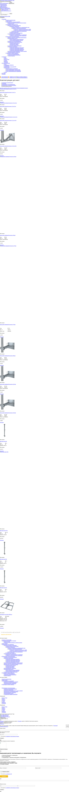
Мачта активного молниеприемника (16, 39)
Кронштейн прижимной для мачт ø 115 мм (8, 384)
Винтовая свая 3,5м (3, 530)
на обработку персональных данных (12, 736)
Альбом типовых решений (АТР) (10, 66)
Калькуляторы (6, 67)
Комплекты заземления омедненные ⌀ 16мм (22, 29)
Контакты (4, 74)
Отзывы (5, 60)
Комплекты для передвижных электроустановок (17, 22)
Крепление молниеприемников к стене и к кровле (17, 51)
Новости (5, 58)
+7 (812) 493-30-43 (3, 5)
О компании (4, 56)
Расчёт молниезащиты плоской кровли (13, 70)
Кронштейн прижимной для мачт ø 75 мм (7, 324)
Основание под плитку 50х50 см (6, 614)
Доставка (4, 73)
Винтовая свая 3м (3, 559)
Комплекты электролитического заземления (18, 34)
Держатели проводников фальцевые (17, 47)
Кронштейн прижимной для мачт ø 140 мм (8, 412)
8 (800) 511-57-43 (3, 6)
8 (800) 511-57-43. (13, 77)
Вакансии (6, 61)
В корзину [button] (2, 102)
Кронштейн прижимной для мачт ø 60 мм (7, 235)
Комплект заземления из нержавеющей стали (20, 27)
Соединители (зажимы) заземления (14, 45)
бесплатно (6, 634)
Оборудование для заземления (12, 24)
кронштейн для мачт (9, 88)
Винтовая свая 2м (3, 441)
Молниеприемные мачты (12, 38)
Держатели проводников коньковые (17, 48)
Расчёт (3, 698)
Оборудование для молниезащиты (12, 36)
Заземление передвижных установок (9, 640)
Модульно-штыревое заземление (14, 25)
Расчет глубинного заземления (12, 68)
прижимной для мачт (24, 88)
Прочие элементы (11, 55)
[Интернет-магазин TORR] (5, 16)
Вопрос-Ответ (6, 59)
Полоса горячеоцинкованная (9, 673)
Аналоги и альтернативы (10, 20)
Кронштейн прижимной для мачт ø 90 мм (7, 355)
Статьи (5, 72)
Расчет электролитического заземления (13, 71)
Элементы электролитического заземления (18, 35)
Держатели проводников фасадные (16, 50)
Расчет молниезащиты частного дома (13, 69)
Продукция (4, 19)
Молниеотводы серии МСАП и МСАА (15, 42)
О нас (5, 57)
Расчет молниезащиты (4, 3)
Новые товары (5, 643)
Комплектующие (11, 23)
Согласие (2, 721)
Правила (1, 722)
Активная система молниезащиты (14, 41)
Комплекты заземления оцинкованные (19, 31)
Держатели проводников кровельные (17, 49)
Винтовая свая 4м (3, 587)
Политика (19, 721)
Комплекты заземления (14, 26)
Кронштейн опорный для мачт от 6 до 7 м (7, 92)
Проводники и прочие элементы (12, 53)
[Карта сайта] (0, 720)
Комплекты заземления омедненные (19, 28)
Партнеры (6, 62)
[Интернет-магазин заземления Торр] (7, 0)
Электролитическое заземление (10, 653)
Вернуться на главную (3, 749)
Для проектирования (6, 63)
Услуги (5, 64)
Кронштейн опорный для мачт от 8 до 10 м (8, 106)
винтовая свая (3, 88)
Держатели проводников (12, 46)
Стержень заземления (14, 32)
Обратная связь (11, 3)
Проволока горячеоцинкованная (10, 674)
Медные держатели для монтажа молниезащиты (17, 37)
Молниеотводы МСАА (10, 666)
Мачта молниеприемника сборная (16, 40)
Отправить (2, 738)
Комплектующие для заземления (12, 646)
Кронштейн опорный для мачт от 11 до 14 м (8, 120)
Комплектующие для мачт (15, 43)
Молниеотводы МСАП (14, 44)
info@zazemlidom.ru (3, 7)
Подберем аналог (3, 4)
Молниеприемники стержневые (14, 52)
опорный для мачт (16, 88)
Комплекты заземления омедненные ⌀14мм (22, 30)
